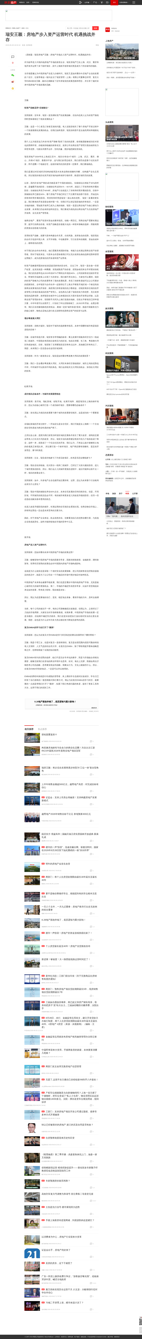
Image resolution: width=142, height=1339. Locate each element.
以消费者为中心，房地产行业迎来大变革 (62, 1237)
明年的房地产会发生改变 (58, 864)
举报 (97, 45)
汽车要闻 (109, 406)
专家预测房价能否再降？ (58, 1181)
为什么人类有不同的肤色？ (115, 508)
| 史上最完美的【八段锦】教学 (118, 459)
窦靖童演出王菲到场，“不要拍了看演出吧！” (121, 330)
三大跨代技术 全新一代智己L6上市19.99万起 (122, 435)
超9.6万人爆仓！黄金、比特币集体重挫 (120, 240)
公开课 (135, 493)
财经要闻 (109, 207)
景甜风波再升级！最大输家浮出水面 (118, 335)
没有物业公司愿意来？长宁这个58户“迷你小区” (122, 67)
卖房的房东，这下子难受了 (59, 1263)
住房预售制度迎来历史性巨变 (60, 1138)
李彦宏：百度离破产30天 (115, 518)
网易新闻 (114, 28)
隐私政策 (83, 1337)
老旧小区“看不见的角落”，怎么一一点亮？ (121, 72)
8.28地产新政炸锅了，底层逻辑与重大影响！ (55, 701)
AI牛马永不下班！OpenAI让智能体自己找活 (121, 389)
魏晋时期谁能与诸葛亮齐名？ (116, 513)
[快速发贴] (12, 56)
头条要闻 (109, 122)
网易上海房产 (16, 28)
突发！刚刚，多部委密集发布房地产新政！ (121, 77)
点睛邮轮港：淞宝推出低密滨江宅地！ (47, 705)
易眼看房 (94, 708)
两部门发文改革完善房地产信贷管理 (63, 1066)
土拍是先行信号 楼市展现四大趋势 (63, 1207)
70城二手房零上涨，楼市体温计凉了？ (65, 1302)
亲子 (120, 493)
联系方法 (64, 1337)
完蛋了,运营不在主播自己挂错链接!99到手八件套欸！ (72, 1079)
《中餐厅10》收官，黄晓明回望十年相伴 (120, 340)
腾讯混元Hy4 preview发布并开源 (117, 394)
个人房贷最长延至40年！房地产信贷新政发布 (68, 946)
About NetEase (48, 1337)
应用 (27, 2)
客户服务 (77, 1337)
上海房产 (109, 41)
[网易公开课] (87, 2)
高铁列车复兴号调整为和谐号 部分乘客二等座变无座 (67, 1194)
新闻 (23, 28)
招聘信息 (70, 1337)
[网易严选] (95, 2)
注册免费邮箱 (123, 2)
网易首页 (22, 2)
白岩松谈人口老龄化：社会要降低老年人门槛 (122, 503)
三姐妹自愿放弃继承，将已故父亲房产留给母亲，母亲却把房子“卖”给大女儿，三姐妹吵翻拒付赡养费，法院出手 (70, 1005)
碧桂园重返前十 (49, 734)
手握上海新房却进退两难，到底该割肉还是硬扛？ (70, 1220)
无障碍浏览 (35, 2)
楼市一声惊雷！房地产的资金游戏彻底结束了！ (69, 933)
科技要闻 (109, 353)
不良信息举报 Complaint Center (96, 1337)
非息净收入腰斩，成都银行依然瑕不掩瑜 (120, 245)
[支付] (102, 2)
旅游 (114, 493)
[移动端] (81, 2)
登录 (114, 2)
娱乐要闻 (109, 308)
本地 (107, 493)
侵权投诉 (116, 1337)
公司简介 (57, 1337)
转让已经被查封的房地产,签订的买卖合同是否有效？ (67, 1124)
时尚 (127, 493)
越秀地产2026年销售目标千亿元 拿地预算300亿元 (66, 814)
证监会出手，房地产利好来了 (56, 1250)
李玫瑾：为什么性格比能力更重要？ (118, 498)
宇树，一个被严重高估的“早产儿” (117, 236)
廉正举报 (110, 1337)
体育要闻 (109, 251)
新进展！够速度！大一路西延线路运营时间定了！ (66, 959)
